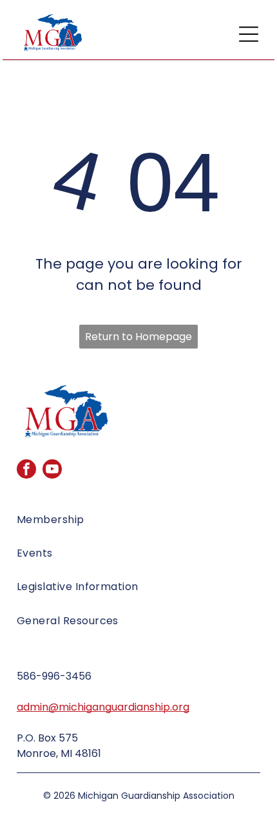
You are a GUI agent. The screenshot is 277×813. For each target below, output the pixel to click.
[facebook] (26, 470)
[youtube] (52, 470)
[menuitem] (138, 524)
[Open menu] (248, 34)
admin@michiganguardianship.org (103, 707)
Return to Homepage (138, 336)
